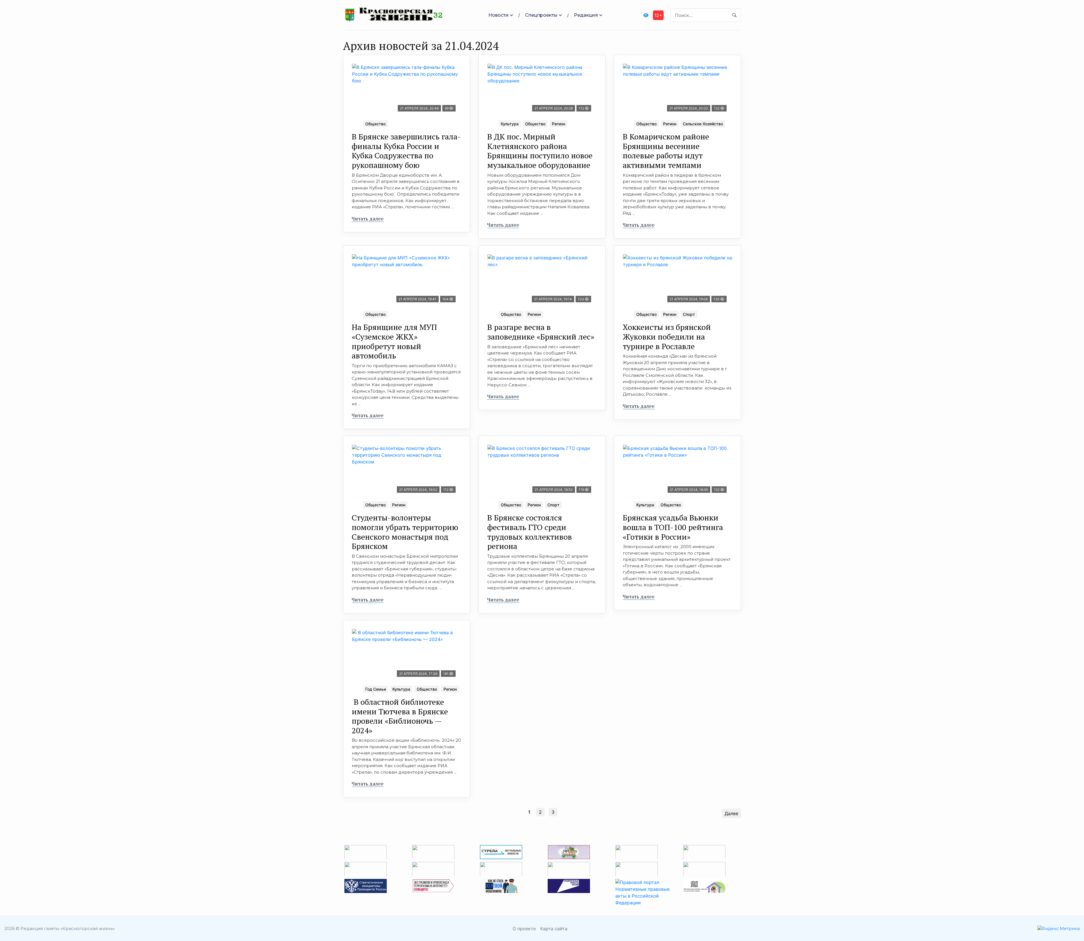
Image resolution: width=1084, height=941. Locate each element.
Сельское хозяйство (703, 123)
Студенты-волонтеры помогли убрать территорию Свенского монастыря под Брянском (405, 531)
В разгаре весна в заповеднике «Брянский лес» (540, 332)
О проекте (524, 928)
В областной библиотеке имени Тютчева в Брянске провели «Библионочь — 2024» (400, 716)
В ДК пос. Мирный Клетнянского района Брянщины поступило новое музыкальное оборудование (540, 150)
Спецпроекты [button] (541, 15)
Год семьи (375, 689)
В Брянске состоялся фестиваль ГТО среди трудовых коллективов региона (529, 531)
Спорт (689, 314)
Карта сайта (553, 928)
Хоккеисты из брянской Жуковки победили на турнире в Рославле (667, 336)
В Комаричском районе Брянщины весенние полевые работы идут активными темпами (666, 150)
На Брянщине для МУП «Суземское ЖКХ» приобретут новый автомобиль (394, 341)
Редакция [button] (586, 15)
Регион (558, 123)
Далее (731, 813)
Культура (510, 123)
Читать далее (368, 218)
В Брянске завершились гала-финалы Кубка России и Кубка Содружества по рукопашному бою (406, 150)
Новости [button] (498, 15)
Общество (375, 123)
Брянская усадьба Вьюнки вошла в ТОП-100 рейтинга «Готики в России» (673, 527)
